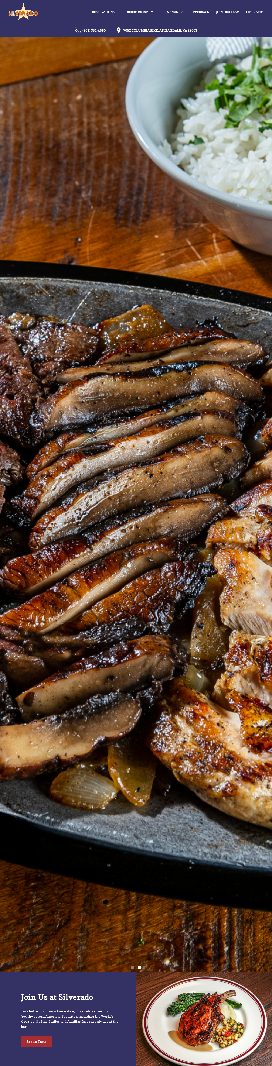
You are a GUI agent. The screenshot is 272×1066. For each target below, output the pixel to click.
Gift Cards (255, 12)
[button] (139, 12)
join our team (227, 12)
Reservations (103, 12)
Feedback (201, 12)
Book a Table (37, 1041)
